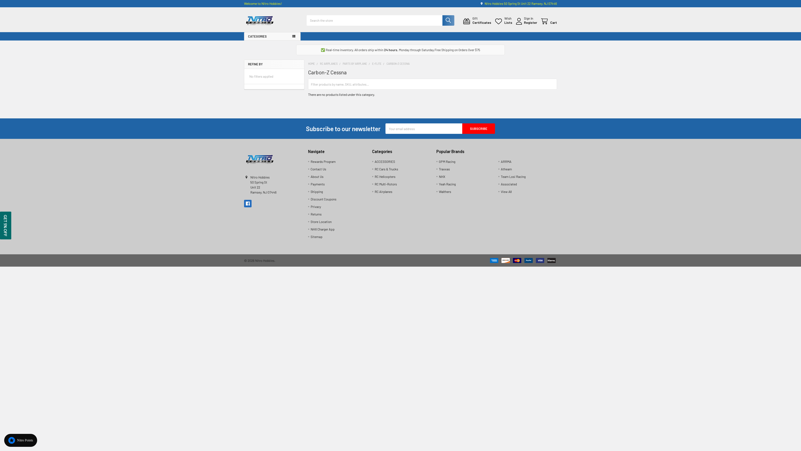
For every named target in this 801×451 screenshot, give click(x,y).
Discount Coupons (323, 199)
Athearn (506, 169)
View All (506, 192)
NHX (442, 177)
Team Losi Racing (513, 177)
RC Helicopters (385, 177)
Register (530, 22)
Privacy (316, 207)
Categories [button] (257, 36)
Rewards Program (323, 161)
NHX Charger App (323, 229)
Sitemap (316, 237)
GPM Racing (447, 161)
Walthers (445, 192)
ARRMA (506, 161)
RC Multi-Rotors (386, 184)
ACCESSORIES (385, 161)
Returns (316, 214)
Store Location (321, 222)
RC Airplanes (383, 192)
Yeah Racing (447, 184)
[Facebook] (248, 203)
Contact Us (318, 169)
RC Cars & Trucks (386, 169)
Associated (509, 184)
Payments (318, 184)
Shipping (317, 192)
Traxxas (444, 169)
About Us (317, 177)
